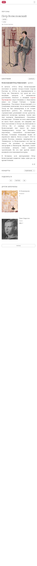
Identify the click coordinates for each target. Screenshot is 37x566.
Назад (18, 245)
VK (11, 180)
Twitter (17, 180)
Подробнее (28, 170)
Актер (4, 19)
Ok (24, 180)
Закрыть (31, 78)
